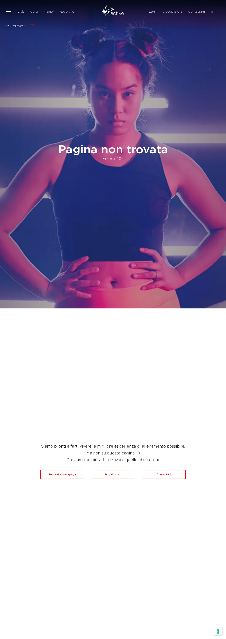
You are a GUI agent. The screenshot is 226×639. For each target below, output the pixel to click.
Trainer (49, 11)
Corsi (34, 11)
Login (153, 11)
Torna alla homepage (62, 474)
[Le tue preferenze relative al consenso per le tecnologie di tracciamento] (218, 631)
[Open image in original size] (113, 11)
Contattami (196, 11)
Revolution (68, 11)
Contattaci (164, 474)
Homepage (14, 25)
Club (20, 11)
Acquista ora (172, 11)
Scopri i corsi (113, 474)
